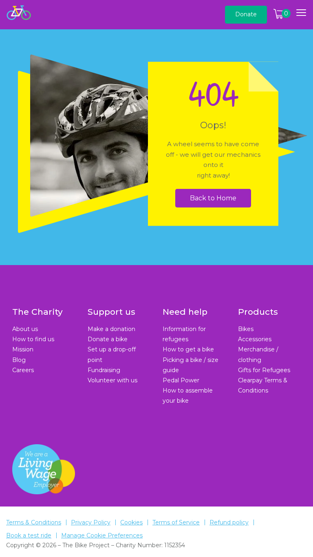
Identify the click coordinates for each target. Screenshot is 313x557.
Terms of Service (176, 522)
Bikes (245, 329)
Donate (246, 14)
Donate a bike (108, 339)
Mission (22, 349)
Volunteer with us (112, 380)
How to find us (33, 339)
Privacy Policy (90, 522)
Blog (19, 360)
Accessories (254, 339)
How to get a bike (188, 349)
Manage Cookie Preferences (102, 535)
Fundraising (104, 370)
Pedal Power (181, 380)
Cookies (131, 522)
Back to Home (213, 198)
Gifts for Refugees (264, 370)
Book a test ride (28, 535)
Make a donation (111, 329)
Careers (23, 370)
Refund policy (229, 522)
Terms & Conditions (33, 522)
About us (25, 329)
